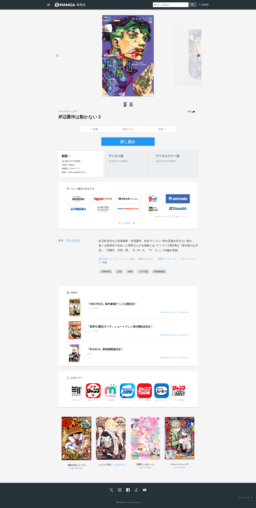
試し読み (128, 142)
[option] (128, 55)
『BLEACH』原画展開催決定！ (105, 349)
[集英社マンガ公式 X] (111, 489)
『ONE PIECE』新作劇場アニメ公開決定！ (112, 303)
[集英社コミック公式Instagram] (119, 489)
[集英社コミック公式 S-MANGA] (70, 4)
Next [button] (198, 56)
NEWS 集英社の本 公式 (168, 312)
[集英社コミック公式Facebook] (128, 489)
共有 (189, 111)
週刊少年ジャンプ (108, 258)
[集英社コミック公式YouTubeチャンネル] (144, 489)
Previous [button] (57, 56)
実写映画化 (159, 271)
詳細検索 (205, 5)
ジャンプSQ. (127, 258)
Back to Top (246, 497)
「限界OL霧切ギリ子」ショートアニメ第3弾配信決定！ (120, 326)
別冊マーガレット (167, 258)
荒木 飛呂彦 (73, 240)
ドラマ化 (143, 271)
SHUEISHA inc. (122, 502)
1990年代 (106, 271)
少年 (119, 271)
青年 (130, 271)
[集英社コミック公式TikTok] (136, 489)
